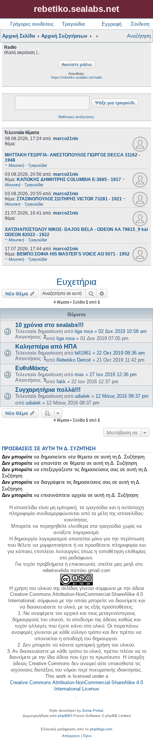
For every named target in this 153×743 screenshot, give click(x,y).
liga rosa (84, 331)
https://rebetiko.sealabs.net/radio (76, 77)
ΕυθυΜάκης (31, 368)
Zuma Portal (92, 710)
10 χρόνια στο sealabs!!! (49, 325)
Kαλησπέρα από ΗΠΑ (46, 346)
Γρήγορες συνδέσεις (31, 24)
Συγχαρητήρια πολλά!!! (48, 390)
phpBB (64, 716)
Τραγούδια (73, 24)
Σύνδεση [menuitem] (140, 24)
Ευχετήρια (76, 282)
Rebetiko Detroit (73, 360)
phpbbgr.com (101, 729)
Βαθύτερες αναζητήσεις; (77, 117)
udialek (82, 396)
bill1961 (83, 353)
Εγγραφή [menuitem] (111, 24)
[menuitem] (71, 736)
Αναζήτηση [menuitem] (139, 36)
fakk (61, 381)
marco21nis (65, 138)
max (79, 374)
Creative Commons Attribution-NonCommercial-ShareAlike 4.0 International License (76, 686)
